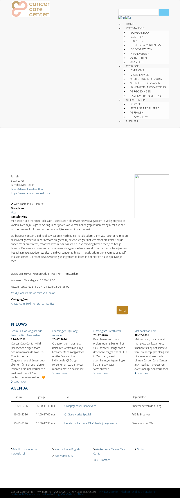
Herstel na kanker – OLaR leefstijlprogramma (90, 423)
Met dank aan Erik (145, 331)
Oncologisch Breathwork (107, 331)
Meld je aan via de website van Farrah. (33, 293)
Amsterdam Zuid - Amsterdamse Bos (32, 303)
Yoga (13, 212)
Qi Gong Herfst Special (77, 414)
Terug (122, 310)
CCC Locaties (102, 460)
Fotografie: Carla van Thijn (68, 494)
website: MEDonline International (31, 494)
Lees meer (19, 381)
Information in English (67, 449)
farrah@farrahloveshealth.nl (27, 189)
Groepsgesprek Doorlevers (80, 406)
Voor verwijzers (63, 456)
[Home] (31, 9)
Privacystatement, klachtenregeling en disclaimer (128, 492)
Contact (132, 121)
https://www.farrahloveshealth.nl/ (30, 193)
